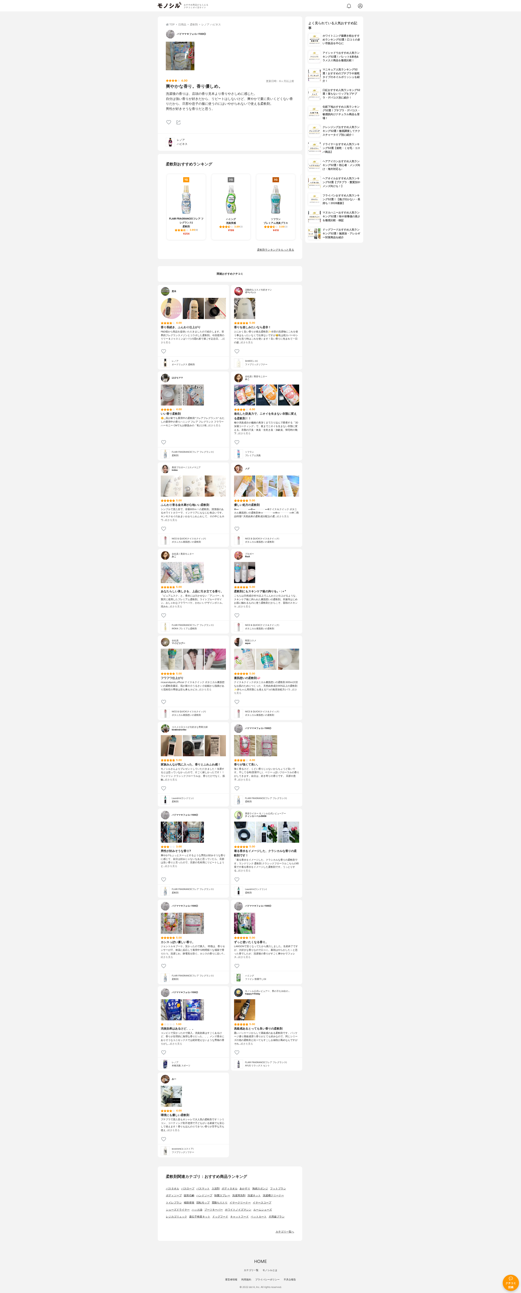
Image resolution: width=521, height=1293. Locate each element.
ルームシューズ (262, 1209)
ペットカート (259, 1216)
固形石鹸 (189, 1195)
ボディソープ (174, 1195)
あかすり (245, 1188)
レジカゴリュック (176, 1216)
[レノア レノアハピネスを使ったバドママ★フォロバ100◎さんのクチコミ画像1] (180, 56)
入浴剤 (216, 1188)
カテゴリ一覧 (251, 1270)
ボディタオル (230, 1188)
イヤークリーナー (240, 1202)
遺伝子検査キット (199, 1216)
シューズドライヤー (178, 1209)
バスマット (203, 1188)
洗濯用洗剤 (238, 1195)
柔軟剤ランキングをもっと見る (275, 249)
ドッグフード (220, 1216)
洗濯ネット (254, 1195)
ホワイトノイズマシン (238, 1209)
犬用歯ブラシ (277, 1216)
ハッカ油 (197, 1209)
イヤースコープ (262, 1202)
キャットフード (239, 1216)
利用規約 (246, 1279)
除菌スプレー (222, 1195)
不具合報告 (290, 1279)
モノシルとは (270, 1270)
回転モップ (203, 1202)
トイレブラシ (174, 1202)
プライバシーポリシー (267, 1279)
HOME (260, 1261)
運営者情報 (231, 1279)
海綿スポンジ (260, 1188)
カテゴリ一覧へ (285, 1231)
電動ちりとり (220, 1202)
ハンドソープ (204, 1195)
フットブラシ (278, 1188)
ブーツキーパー (213, 1209)
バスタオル (172, 1188)
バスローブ (187, 1188)
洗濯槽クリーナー (273, 1195)
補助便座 (189, 1202)
